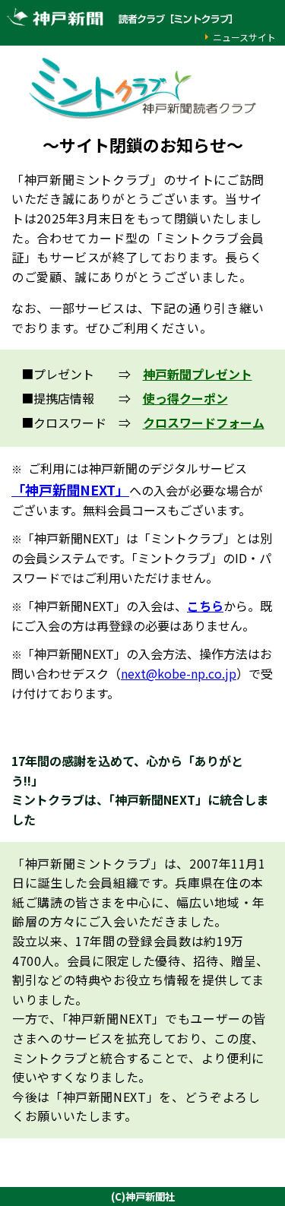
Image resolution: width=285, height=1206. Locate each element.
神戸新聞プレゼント (197, 374)
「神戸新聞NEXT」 (70, 489)
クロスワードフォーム (203, 422)
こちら (205, 606)
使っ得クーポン (185, 398)
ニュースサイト (244, 36)
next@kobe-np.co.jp (178, 673)
